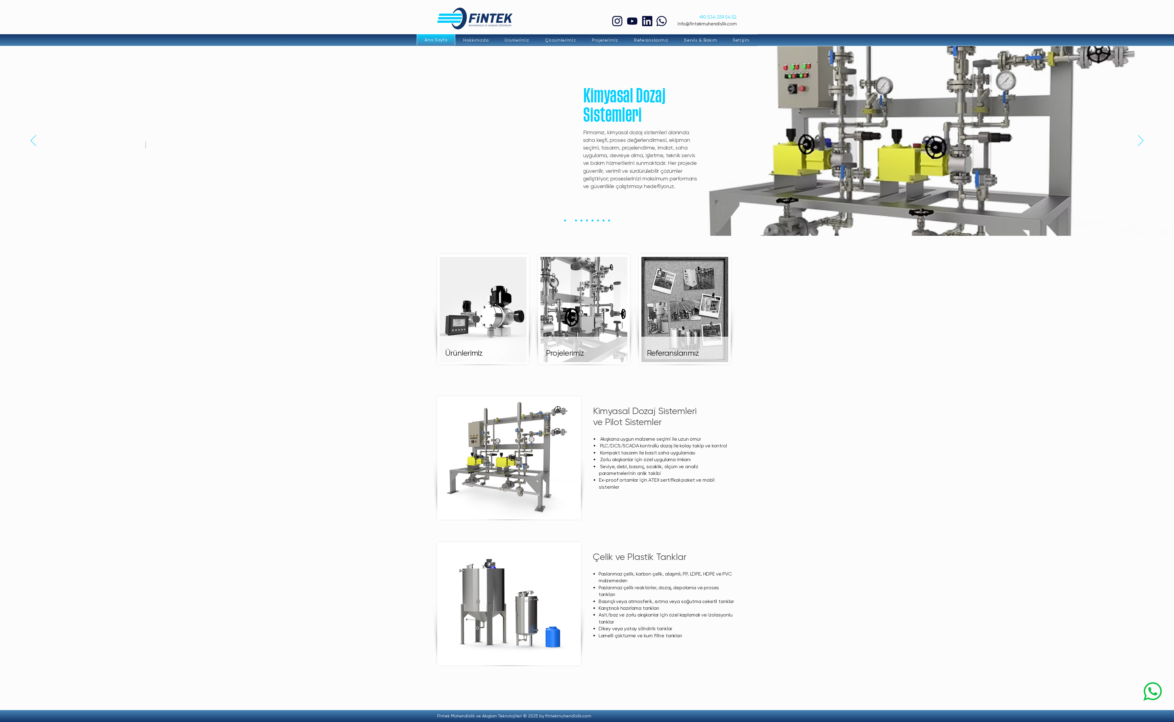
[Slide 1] (565, 220)
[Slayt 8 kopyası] (609, 220)
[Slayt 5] (587, 220)
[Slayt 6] (592, 220)
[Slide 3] (576, 220)
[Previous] (33, 141)
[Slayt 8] (603, 220)
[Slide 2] (570, 220)
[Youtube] (632, 21)
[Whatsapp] (661, 21)
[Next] (1140, 141)
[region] (483, 307)
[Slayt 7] (598, 220)
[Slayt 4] (581, 220)
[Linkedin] (647, 21)
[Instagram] (617, 21)
